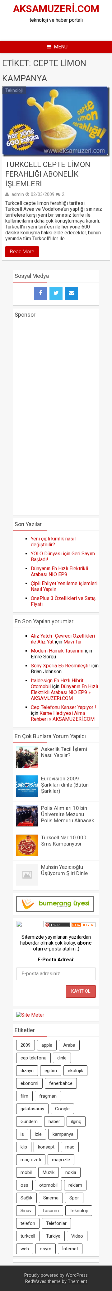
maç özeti (31, 1159)
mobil (26, 1172)
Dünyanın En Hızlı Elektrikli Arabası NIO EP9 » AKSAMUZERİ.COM (64, 692)
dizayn (27, 1070)
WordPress (77, 1275)
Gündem (29, 1121)
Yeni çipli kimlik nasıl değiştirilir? (53, 542)
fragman (48, 1096)
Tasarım (50, 1210)
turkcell (28, 1236)
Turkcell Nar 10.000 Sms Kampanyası (63, 840)
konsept (46, 1147)
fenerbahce (60, 1083)
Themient (77, 1281)
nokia (70, 1172)
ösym (45, 1249)
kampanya (63, 1134)
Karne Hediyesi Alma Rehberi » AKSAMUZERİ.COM (63, 716)
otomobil (48, 1185)
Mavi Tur (72, 642)
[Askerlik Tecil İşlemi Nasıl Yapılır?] (27, 766)
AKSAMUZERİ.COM (56, 9)
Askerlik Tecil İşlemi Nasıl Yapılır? (64, 752)
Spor (74, 1198)
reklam (75, 1185)
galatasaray (32, 1109)
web (25, 1249)
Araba (69, 1045)
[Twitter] (56, 293)
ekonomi (29, 1083)
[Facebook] (40, 293)
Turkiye (53, 1236)
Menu (61, 47)
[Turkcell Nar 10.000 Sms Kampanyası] (27, 854)
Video (77, 1236)
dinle (62, 1058)
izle (38, 1134)
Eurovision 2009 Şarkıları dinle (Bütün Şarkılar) (65, 784)
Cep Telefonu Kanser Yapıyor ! (63, 707)
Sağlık (26, 1198)
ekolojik (75, 1070)
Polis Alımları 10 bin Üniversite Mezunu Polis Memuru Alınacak (67, 814)
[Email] (71, 293)
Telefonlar (56, 1223)
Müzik (48, 1172)
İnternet (70, 1249)
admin (18, 194)
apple (46, 1045)
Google (62, 1109)
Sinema (50, 1198)
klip (24, 1147)
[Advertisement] (59, 30)
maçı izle (61, 1159)
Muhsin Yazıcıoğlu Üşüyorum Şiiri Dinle (64, 870)
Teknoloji (14, 90)
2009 (25, 1045)
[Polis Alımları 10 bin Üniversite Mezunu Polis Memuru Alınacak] (27, 825)
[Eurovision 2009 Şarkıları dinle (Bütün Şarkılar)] (27, 795)
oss (24, 1185)
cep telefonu (33, 1058)
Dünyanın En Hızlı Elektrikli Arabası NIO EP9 (59, 571)
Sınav (26, 1210)
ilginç (76, 1121)
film (24, 1096)
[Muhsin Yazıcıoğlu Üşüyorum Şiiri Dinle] (27, 884)
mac (69, 1147)
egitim (50, 1070)
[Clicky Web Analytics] (83, 925)
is (22, 1134)
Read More (22, 252)
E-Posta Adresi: (56, 960)
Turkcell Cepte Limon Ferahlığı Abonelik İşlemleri (47, 174)
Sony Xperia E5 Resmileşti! (60, 666)
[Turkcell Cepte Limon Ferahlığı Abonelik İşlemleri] (56, 121)
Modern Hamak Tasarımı (57, 651)
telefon (28, 1223)
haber (54, 1121)
